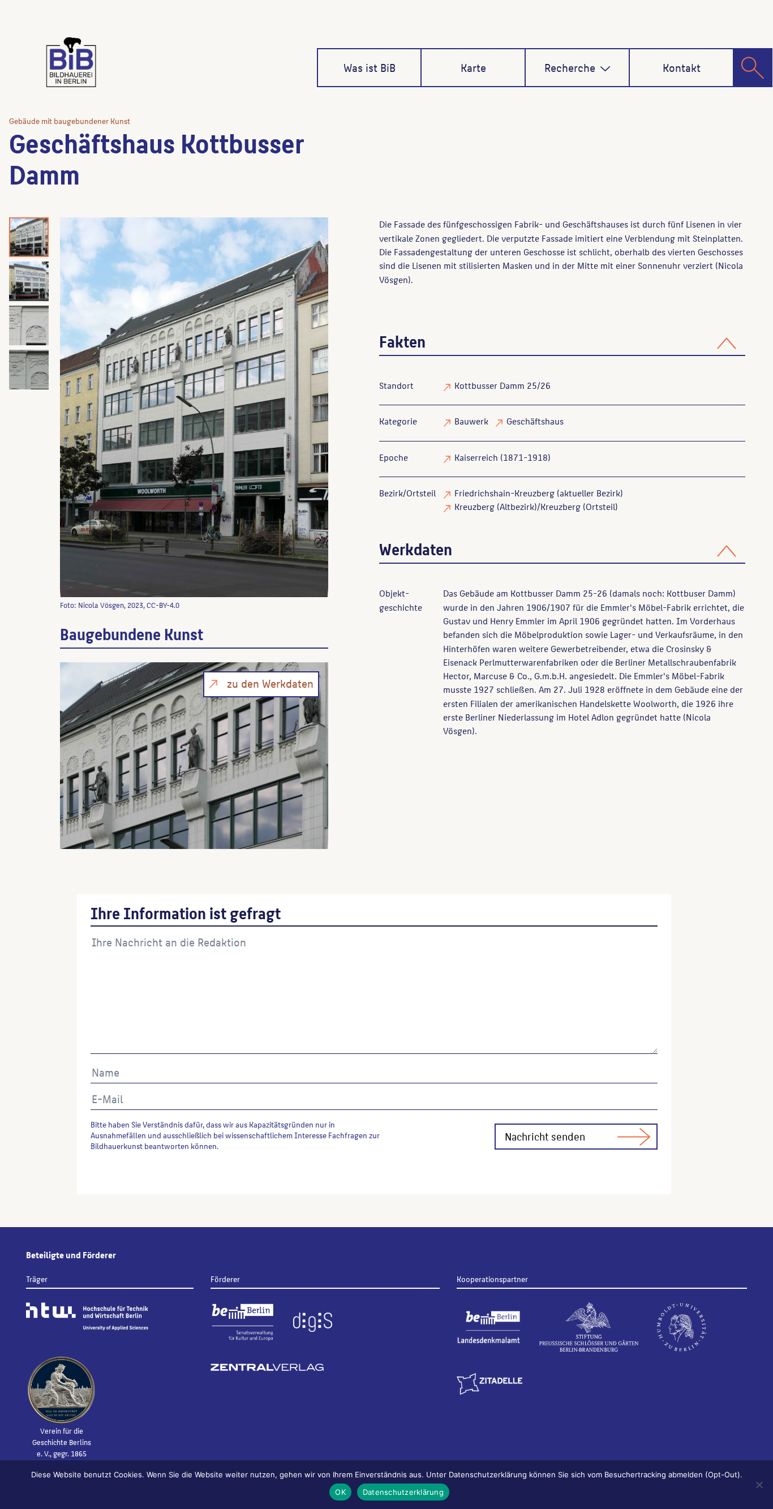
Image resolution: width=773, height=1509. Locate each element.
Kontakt (682, 67)
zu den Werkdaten (270, 683)
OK (340, 1492)
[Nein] (759, 1484)
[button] (605, 68)
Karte (473, 67)
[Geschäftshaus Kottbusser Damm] (194, 407)
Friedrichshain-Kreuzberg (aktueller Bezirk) (538, 493)
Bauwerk (471, 421)
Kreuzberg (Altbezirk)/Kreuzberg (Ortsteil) (536, 506)
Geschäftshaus (535, 421)
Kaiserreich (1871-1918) (502, 457)
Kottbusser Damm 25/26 (502, 385)
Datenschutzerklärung (403, 1492)
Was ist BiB (369, 67)
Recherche (569, 67)
